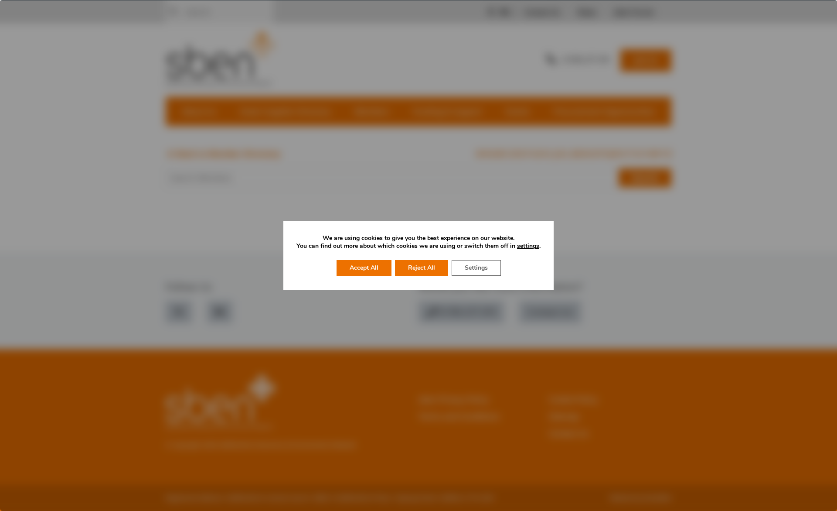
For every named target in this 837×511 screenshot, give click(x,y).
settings (528, 246)
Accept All (364, 268)
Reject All (421, 268)
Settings (476, 268)
